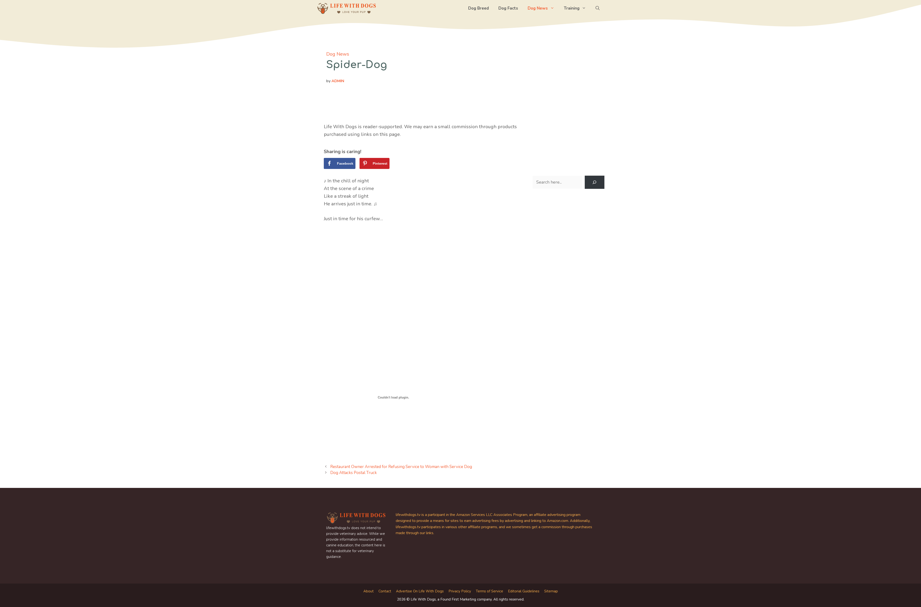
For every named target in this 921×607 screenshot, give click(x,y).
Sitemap (551, 591)
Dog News (538, 8)
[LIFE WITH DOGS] (347, 8)
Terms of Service (489, 591)
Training (571, 8)
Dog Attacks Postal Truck (353, 472)
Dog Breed (478, 8)
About (368, 591)
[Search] (594, 182)
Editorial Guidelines (523, 591)
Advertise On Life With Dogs (420, 591)
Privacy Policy (460, 591)
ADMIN (337, 81)
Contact (384, 591)
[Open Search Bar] (597, 8)
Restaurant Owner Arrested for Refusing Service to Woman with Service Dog (401, 466)
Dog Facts (508, 8)
